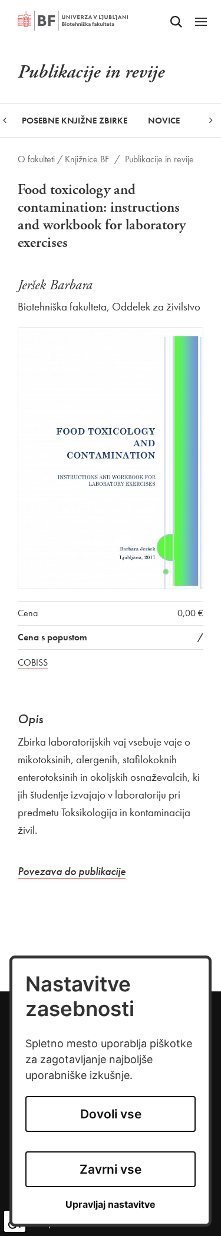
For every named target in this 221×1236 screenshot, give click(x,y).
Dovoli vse (110, 1114)
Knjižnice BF (87, 159)
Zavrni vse (110, 1169)
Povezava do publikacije (72, 871)
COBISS (33, 662)
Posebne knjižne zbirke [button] (74, 120)
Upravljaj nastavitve (110, 1204)
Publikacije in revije (159, 159)
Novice (164, 120)
